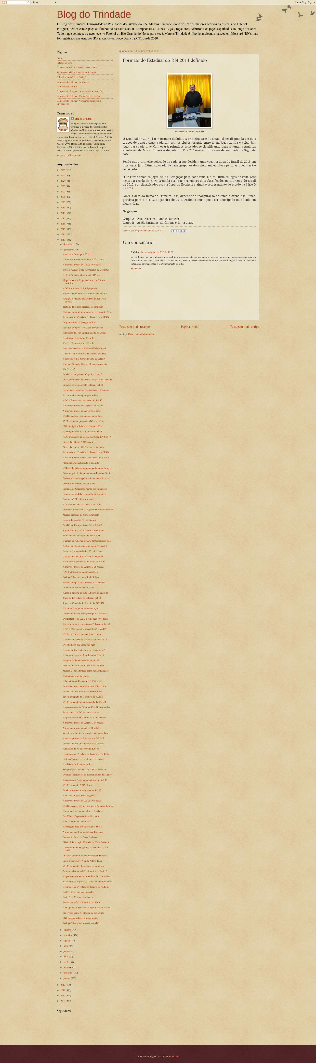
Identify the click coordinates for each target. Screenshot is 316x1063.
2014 (63, 234)
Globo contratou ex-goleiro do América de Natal (86, 478)
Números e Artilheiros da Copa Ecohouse (83, 831)
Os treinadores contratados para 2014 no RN (84, 686)
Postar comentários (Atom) (141, 334)
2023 (63, 186)
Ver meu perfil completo (68, 155)
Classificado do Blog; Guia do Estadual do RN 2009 (85, 849)
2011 (63, 990)
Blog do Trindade (94, 14)
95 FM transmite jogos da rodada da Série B (84, 701)
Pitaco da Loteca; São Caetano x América (83, 447)
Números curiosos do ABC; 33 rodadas (82, 800)
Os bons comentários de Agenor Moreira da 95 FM (88, 509)
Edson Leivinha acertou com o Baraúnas (82, 691)
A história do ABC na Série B (71, 77)
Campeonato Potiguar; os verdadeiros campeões (80, 91)
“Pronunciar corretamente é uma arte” (81, 462)
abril (66, 961)
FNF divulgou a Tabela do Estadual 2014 (83, 426)
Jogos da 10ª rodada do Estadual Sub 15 (82, 597)
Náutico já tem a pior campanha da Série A (84, 358)
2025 (63, 175)
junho (66, 951)
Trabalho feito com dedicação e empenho (83, 306)
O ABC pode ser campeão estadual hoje (82, 415)
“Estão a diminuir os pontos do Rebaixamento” (85, 855)
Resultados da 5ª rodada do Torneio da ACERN (86, 452)
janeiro (67, 978)
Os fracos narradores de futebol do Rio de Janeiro (87, 774)
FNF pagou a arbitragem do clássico (80, 917)
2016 (63, 223)
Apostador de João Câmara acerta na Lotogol (85, 332)
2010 (63, 995)
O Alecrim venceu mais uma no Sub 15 (82, 790)
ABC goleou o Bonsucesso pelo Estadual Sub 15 (86, 907)
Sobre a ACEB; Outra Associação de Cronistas (86, 269)
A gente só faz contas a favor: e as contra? (84, 649)
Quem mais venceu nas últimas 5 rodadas (83, 811)
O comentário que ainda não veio (79, 644)
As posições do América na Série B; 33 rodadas (86, 876)
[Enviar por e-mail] (172, 231)
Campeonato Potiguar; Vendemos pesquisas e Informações (79, 102)
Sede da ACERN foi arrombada (78, 499)
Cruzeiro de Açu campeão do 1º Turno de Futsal (86, 623)
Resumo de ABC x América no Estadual (76, 72)
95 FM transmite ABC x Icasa (77, 785)
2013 (63, 239)
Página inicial (190, 326)
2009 (63, 1000)
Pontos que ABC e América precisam (81, 902)
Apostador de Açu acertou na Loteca (81, 748)
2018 (63, 212)
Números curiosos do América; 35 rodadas (84, 566)
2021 (63, 196)
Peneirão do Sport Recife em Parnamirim (83, 327)
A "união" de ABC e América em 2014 (82, 504)
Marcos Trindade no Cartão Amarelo (81, 514)
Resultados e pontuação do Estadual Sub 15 (84, 561)
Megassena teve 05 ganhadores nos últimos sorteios (84, 281)
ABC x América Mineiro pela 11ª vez (81, 274)
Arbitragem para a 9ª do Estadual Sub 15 (83, 826)
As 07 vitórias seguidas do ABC (78, 891)
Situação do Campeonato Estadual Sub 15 (83, 384)
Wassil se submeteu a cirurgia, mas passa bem (85, 733)
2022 (63, 191)
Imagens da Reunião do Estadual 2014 (81, 660)
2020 (63, 202)
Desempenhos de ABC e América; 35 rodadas (85, 618)
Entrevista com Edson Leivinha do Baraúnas (84, 493)
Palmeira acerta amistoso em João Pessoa (83, 743)
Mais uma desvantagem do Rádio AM (81, 535)
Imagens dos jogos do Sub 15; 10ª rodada (83, 551)
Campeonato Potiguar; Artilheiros (73, 81)
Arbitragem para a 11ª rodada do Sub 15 (82, 431)
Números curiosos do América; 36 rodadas (84, 405)
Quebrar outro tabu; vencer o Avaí (79, 483)
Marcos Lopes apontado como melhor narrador (85, 670)
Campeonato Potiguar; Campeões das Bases (78, 96)
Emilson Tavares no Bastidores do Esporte (83, 759)
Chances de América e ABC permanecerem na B (87, 540)
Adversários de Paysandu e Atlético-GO (82, 681)
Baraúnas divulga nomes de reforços (80, 608)
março (67, 967)
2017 (63, 218)
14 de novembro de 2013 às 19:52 (157, 252)
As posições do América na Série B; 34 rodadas (86, 707)
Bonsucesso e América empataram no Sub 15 (85, 779)
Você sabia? (69, 369)
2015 (63, 229)
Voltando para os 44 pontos (76, 675)
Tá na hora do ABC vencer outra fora (81, 712)
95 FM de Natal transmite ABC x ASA (82, 634)
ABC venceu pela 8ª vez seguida (79, 795)
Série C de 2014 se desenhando (78, 897)
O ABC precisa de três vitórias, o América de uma (88, 805)
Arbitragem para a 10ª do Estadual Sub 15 (83, 655)
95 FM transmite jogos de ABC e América (84, 421)
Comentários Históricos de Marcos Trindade (84, 353)
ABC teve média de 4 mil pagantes (80, 288)
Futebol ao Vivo (64, 62)
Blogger (175, 1056)
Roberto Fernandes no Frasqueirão (79, 519)
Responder (136, 268)
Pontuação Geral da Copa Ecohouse (80, 837)
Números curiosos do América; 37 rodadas (84, 259)
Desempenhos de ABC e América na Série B (85, 871)
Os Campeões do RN (67, 86)
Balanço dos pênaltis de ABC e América (83, 556)
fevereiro (68, 972)
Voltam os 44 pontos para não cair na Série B (85, 545)
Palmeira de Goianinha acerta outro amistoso (85, 293)
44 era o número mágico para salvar (80, 395)
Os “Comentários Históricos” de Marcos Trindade (87, 379)
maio (66, 956)
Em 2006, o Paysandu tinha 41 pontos (81, 816)
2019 (63, 207)
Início (59, 58)
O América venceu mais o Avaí (78, 587)
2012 (63, 984)
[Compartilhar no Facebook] (182, 231)
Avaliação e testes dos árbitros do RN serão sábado (84, 300)
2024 (63, 180)
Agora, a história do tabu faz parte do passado (85, 592)
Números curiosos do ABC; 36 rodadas (82, 410)
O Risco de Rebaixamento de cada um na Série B (87, 467)
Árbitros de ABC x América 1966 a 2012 (77, 67)
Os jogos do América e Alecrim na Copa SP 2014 (87, 311)
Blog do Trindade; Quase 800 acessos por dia (85, 363)
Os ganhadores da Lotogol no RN (79, 322)
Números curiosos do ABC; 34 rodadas (82, 727)
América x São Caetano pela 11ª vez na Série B (86, 457)
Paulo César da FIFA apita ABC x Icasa (82, 860)
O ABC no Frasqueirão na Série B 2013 (82, 525)
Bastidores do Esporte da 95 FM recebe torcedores (87, 881)
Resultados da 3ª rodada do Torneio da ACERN (86, 753)
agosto (67, 940)
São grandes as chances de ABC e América (84, 769)
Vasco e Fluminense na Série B (78, 343)
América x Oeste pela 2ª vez (77, 254)
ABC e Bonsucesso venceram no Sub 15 (82, 400)
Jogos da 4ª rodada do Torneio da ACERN (83, 603)
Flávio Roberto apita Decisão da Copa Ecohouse (86, 842)
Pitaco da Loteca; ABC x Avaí (78, 441)
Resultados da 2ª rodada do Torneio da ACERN (86, 886)
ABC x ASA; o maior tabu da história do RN (85, 629)
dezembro (69, 244)
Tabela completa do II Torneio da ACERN (83, 696)
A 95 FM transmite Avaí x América (80, 571)
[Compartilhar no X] (179, 231)
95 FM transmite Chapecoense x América (83, 865)
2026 (63, 170)
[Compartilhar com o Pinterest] (185, 231)
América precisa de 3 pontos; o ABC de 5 (83, 738)
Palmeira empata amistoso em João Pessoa (84, 582)
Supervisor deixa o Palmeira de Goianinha (83, 912)
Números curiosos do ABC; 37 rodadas (82, 264)
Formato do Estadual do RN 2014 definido (83, 665)
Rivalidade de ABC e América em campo (83, 530)
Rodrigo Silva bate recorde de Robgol (81, 577)
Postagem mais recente (134, 326)
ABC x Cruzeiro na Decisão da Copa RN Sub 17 (87, 436)
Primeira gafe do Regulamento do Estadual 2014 (86, 473)
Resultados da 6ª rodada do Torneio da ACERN (86, 317)
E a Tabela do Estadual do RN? (78, 764)
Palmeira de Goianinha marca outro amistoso (85, 488)
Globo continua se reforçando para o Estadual (85, 613)
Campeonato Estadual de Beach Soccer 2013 (85, 639)
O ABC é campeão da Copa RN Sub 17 (82, 374)
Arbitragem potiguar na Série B (78, 337)
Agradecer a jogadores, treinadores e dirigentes (86, 389)
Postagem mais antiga (244, 326)
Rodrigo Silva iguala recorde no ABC (81, 923)
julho (66, 945)
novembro (68, 249)
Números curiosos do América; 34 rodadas (84, 722)
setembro (68, 935)
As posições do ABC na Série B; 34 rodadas (84, 717)
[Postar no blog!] (175, 231)
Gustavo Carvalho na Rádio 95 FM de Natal (84, 348)
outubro (67, 929)
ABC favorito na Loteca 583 (77, 821)
